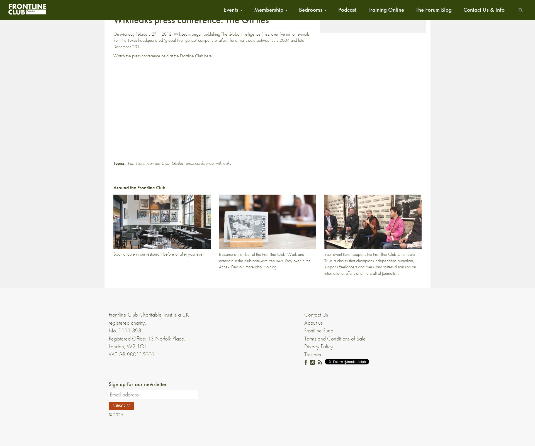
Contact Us (316, 314)
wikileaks (223, 163)
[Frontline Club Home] (27, 9)
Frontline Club (157, 163)
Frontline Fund (318, 330)
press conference (200, 163)
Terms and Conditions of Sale (335, 338)
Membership (269, 9)
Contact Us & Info (484, 9)
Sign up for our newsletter (138, 384)
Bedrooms (311, 9)
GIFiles (177, 163)
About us (313, 322)
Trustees (312, 354)
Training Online (386, 9)
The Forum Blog (434, 9)
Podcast (347, 9)
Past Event (136, 163)
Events (231, 9)
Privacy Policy (318, 346)
